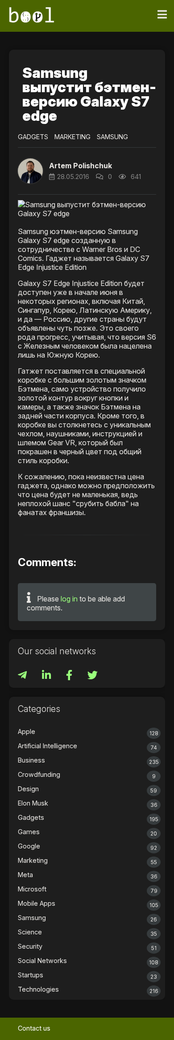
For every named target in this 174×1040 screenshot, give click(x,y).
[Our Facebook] (70, 676)
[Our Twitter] (92, 676)
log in (69, 598)
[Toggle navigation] (162, 14)
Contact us (34, 1028)
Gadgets (33, 137)
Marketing (72, 137)
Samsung (112, 137)
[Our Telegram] (23, 676)
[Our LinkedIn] (47, 676)
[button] (30, 170)
